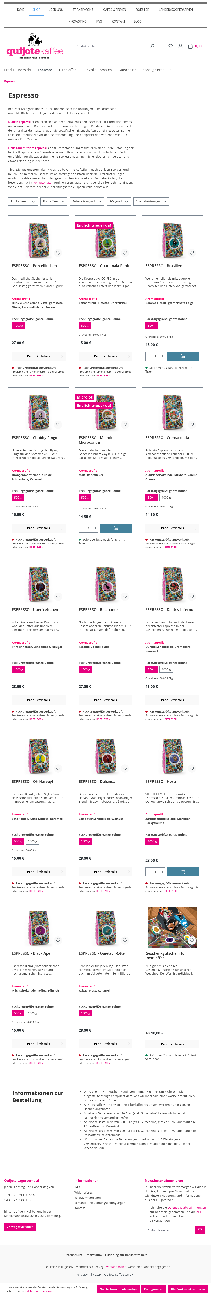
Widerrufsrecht (84, 1192)
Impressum (94, 1255)
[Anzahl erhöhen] (162, 356)
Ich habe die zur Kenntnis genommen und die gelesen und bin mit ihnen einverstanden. (178, 1214)
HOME (20, 9)
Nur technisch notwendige (118, 1289)
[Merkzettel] (171, 46)
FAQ (99, 21)
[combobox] (111, 46)
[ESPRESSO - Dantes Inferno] (172, 583)
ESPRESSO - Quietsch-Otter (102, 953)
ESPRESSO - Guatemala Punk (104, 265)
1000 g (19, 326)
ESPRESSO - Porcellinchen (34, 265)
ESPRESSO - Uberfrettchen (35, 609)
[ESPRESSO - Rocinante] (105, 583)
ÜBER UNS (56, 9)
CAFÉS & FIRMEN (114, 9)
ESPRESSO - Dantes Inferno (169, 609)
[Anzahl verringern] (148, 356)
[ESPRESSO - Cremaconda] (172, 411)
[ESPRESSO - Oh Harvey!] (39, 755)
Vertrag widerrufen (20, 1227)
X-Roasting (78, 21)
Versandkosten (116, 1267)
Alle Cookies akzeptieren (187, 1289)
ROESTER (142, 9)
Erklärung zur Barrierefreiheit (126, 1255)
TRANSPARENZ (83, 9)
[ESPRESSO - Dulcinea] (105, 755)
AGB (77, 1187)
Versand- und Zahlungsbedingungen (99, 1203)
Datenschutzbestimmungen (187, 1207)
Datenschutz (73, 1255)
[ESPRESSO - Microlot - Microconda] (105, 411)
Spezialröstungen (148, 201)
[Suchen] (152, 46)
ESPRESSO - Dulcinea (97, 781)
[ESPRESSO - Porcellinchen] (39, 239)
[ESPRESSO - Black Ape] (39, 927)
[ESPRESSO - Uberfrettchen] (39, 583)
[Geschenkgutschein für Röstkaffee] (172, 927)
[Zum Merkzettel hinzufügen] (58, 253)
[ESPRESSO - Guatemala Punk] (105, 239)
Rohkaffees (51, 201)
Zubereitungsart (84, 201)
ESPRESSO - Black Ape (31, 953)
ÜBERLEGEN (36, 375)
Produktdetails (38, 356)
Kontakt (119, 21)
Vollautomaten (43, 182)
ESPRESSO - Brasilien (163, 265)
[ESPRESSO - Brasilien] (172, 239)
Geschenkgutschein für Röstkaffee (165, 955)
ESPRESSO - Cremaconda (167, 437)
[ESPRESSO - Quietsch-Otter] (105, 927)
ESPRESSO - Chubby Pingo (34, 437)
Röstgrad (116, 201)
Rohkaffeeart (20, 201)
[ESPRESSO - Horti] (172, 755)
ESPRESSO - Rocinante (98, 609)
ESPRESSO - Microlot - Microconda (98, 439)
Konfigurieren (153, 1289)
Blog (138, 21)
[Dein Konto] (180, 46)
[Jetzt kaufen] (183, 871)
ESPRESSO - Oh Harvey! (32, 781)
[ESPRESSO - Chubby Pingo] (39, 411)
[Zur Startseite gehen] (35, 45)
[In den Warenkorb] (183, 356)
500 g (86, 326)
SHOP (36, 9)
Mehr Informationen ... (39, 1291)
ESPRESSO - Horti (160, 781)
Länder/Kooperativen (176, 9)
